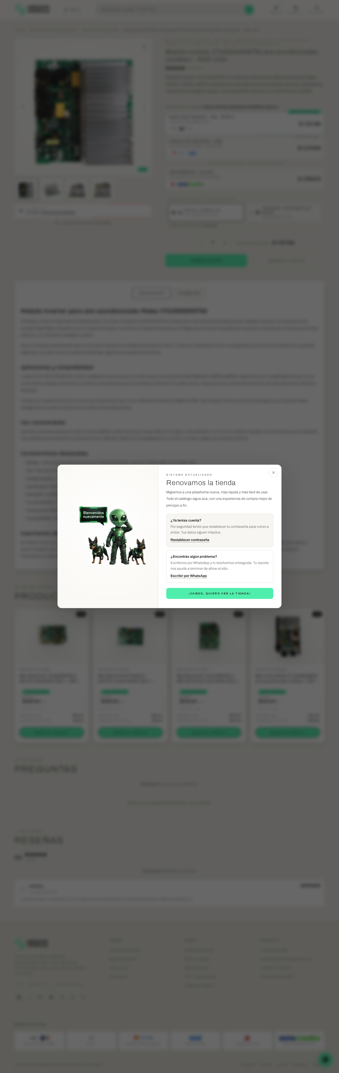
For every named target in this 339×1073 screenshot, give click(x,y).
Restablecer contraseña (189, 540)
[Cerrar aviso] (273, 472)
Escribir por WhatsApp (188, 576)
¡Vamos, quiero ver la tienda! (220, 593)
